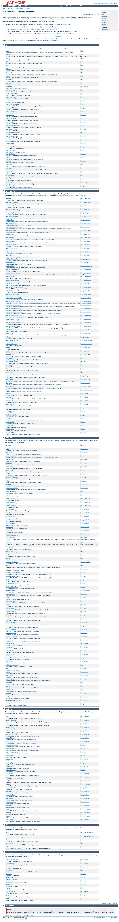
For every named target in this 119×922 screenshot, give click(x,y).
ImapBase (8, 777)
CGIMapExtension (11, 491)
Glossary (110, 3)
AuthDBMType (10, 234)
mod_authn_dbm (85, 234)
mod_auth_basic (85, 216)
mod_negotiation (85, 562)
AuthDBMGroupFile (11, 230)
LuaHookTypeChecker (12, 136)
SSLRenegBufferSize (11, 415)
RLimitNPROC (9, 171)
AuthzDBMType (10, 354)
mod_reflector (84, 891)
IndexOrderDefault (11, 802)
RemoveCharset (10, 618)
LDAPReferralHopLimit (12, 361)
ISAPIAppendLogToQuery (13, 576)
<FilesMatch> (9, 62)
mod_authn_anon (86, 198)
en (96, 14)
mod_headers (84, 569)
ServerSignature (10, 175)
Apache (4, 8)
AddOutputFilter (10, 473)
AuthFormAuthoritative (12, 259)
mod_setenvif (84, 484)
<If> (40, 52)
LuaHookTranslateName (12, 132)
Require (8, 376)
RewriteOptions (10, 657)
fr (98, 14)
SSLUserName (10, 425)
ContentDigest (9, 870)
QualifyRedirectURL (11, 601)
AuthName (8, 337)
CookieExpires (10, 512)
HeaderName (9, 773)
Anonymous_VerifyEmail (12, 213)
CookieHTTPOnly (10, 516)
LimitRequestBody (11, 90)
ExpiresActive (9, 759)
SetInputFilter (9, 686)
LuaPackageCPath (11, 147)
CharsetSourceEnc (11, 505)
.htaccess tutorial (73, 19)
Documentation (19, 8)
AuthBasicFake (10, 220)
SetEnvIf (8, 672)
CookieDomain (10, 509)
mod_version (84, 86)
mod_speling (84, 859)
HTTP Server (11, 8)
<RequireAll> (9, 379)
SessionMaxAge (10, 407)
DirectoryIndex (10, 748)
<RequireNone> (10, 386)
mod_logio (84, 97)
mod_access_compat (87, 390)
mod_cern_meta (85, 809)
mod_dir (83, 745)
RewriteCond (9, 650)
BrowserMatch (10, 484)
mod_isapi (83, 572)
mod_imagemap (85, 777)
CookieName (9, 520)
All (103, 14)
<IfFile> (8, 76)
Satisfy (7, 390)
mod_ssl (83, 411)
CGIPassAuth (9, 358)
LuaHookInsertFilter (11, 118)
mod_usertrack (85, 509)
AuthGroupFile (10, 266)
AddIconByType (10, 738)
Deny (7, 836)
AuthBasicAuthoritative (12, 216)
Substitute (8, 693)
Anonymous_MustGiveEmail (13, 205)
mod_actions (84, 449)
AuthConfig (105, 16)
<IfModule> (9, 79)
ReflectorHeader (10, 891)
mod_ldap (83, 361)
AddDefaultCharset (11, 456)
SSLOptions (9, 895)
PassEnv (8, 597)
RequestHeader (10, 643)
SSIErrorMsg (9, 178)
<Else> (7, 51)
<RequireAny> (9, 383)
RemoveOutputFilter (11, 636)
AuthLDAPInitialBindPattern (13, 305)
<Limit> (8, 368)
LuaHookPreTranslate (12, 129)
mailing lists (111, 912)
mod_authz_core (85, 333)
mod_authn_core (85, 337)
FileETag (8, 558)
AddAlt (7, 716)
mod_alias (83, 604)
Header (8, 569)
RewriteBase (9, 647)
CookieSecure (9, 527)
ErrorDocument (10, 555)
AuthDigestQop (10, 255)
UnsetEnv (8, 704)
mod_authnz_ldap (86, 269)
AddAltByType (9, 723)
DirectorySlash (10, 755)
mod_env (83, 597)
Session (8, 393)
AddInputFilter (9, 466)
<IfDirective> (9, 72)
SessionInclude (10, 404)
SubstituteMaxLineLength (13, 700)
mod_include (84, 178)
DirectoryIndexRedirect (12, 752)
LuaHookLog (9, 122)
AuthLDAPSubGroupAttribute (14, 322)
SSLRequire (9, 418)
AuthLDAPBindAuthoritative (13, 273)
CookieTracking (10, 534)
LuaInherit (8, 139)
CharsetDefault (10, 498)
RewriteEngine (10, 654)
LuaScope (8, 161)
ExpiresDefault (10, 766)
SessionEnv (9, 397)
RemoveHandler (10, 626)
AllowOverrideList (11, 40)
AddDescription (10, 727)
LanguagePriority (10, 590)
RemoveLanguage (11, 633)
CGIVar (8, 495)
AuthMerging (9, 333)
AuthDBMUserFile (10, 237)
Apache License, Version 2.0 (19, 919)
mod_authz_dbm (85, 230)
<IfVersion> (9, 86)
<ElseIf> (46, 52)
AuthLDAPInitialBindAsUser (13, 301)
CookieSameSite (10, 523)
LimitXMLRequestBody (12, 93)
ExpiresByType (10, 763)
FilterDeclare (9, 877)
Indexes (104, 20)
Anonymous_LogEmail (12, 202)
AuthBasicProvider (11, 223)
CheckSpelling (9, 866)
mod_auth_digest (85, 241)
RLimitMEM (9, 168)
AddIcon (8, 731)
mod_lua (83, 100)
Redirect (8, 604)
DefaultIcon (9, 741)
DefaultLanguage (10, 537)
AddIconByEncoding (11, 734)
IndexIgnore (9, 791)
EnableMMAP (9, 547)
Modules (96, 3)
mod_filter (83, 477)
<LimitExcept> (9, 372)
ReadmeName (10, 819)
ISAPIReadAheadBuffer (12, 587)
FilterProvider (9, 884)
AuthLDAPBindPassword (12, 280)
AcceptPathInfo (10, 445)
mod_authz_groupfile (86, 266)
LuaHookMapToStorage (12, 125)
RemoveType (9, 640)
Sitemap (116, 3)
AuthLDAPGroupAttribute (12, 294)
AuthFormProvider (11, 262)
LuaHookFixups (10, 115)
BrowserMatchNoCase (12, 488)
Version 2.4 (27, 8)
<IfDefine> (8, 69)
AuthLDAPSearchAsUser (12, 319)
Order (7, 846)
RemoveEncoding (10, 622)
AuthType (8, 347)
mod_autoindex (85, 716)
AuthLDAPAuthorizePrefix (13, 269)
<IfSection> (9, 83)
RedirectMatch (10, 608)
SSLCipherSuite (10, 411)
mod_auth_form (85, 259)
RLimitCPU (9, 164)
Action (7, 449)
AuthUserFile (9, 351)
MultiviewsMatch (10, 594)
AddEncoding (9, 459)
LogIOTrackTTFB (10, 97)
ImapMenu (8, 784)
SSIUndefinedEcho (11, 186)
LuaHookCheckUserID (12, 111)
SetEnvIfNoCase (10, 679)
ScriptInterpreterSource (12, 665)
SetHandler (9, 682)
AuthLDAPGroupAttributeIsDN (14, 298)
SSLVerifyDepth (10, 432)
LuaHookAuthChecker (12, 108)
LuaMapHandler (10, 143)
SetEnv (7, 668)
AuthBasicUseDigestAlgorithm (14, 227)
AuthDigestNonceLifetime (13, 248)
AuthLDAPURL (10, 329)
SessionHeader (10, 400)
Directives (101, 3)
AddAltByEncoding (11, 720)
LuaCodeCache (10, 100)
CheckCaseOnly (10, 863)
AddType (8, 481)
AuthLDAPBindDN (10, 276)
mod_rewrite (84, 647)
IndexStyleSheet (10, 805)
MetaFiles (8, 812)
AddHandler (9, 463)
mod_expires (84, 759)
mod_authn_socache (86, 340)
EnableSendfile (10, 551)
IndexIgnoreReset (10, 795)
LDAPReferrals (10, 365)
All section (58, 36)
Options (104, 24)
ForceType (8, 565)
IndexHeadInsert (10, 787)
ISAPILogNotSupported (12, 583)
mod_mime (84, 452)
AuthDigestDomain (11, 244)
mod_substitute (85, 693)
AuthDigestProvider (11, 251)
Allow (7, 832)
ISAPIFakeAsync (10, 579)
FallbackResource (11, 770)
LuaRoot (8, 157)
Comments (105, 29)
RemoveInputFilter (11, 629)
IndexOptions (9, 798)
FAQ (106, 3)
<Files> (8, 58)
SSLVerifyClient (10, 429)
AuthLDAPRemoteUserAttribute (14, 312)
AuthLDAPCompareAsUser (13, 283)
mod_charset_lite (85, 498)
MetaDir (8, 809)
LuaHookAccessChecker (12, 104)
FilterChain (9, 874)
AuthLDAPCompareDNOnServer (14, 287)
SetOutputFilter (10, 689)
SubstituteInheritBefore (12, 696)
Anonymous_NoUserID (12, 209)
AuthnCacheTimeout (11, 344)
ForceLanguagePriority (12, 562)
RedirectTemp (9, 615)
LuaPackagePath (10, 150)
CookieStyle (9, 530)
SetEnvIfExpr (9, 675)
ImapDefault (9, 780)
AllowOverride (49, 17)
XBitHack (8, 898)
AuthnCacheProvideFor (12, 340)
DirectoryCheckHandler (12, 745)
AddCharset (9, 452)
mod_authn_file (85, 351)
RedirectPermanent (11, 611)
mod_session (84, 393)
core (82, 51)
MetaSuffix (8, 816)
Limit (103, 22)
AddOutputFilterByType (12, 477)
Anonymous (9, 198)
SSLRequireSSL (10, 422)
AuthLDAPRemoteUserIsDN (13, 315)
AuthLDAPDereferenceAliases (14, 291)
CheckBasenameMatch (12, 859)
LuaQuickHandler (10, 154)
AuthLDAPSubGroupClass (13, 326)
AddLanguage (9, 470)
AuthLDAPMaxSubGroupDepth (14, 308)
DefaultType (9, 542)
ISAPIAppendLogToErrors (13, 572)
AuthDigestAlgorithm (11, 241)
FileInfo (104, 18)
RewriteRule (9, 661)
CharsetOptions (10, 502)
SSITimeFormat (10, 182)
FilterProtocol (9, 881)
